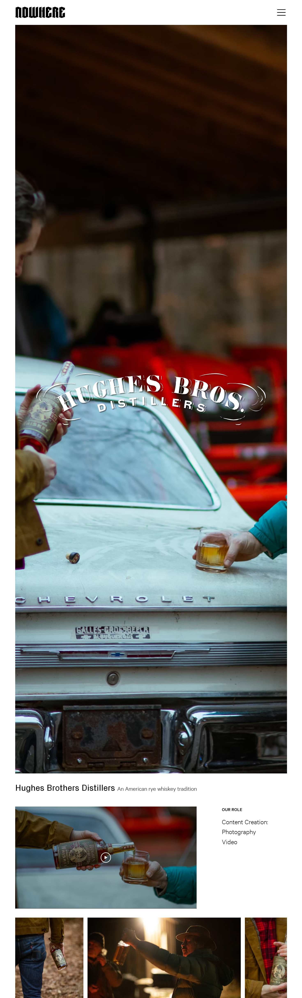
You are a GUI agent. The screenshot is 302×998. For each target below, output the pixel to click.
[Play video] (106, 857)
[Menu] (281, 12)
